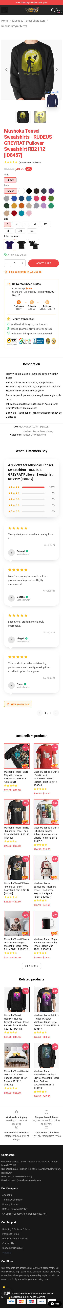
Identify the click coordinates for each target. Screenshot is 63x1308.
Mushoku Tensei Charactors (28, 20)
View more (31, 966)
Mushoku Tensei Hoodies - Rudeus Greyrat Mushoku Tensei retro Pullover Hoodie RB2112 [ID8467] (16, 1022)
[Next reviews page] (56, 713)
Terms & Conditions (12, 1199)
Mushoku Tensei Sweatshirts (37, 431)
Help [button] (57, 1304)
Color (7, 185)
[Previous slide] (6, 69)
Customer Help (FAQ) (13, 1248)
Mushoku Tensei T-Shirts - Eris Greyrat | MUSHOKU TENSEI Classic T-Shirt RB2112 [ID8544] (46, 778)
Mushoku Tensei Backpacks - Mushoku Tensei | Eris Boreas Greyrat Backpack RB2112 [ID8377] (45, 890)
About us (7, 1195)
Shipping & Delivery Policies (16, 1229)
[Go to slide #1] (23, 117)
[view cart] (58, 10)
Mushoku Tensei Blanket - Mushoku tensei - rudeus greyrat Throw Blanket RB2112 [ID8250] (16, 1078)
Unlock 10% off (7, 1293)
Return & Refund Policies (15, 1238)
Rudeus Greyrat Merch (14, 26)
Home (4, 20)
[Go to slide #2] (40, 117)
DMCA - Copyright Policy (15, 1209)
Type (6, 174)
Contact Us (8, 1243)
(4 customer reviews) (30, 162)
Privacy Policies (10, 1204)
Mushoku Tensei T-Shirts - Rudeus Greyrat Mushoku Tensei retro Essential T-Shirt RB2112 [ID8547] (46, 1022)
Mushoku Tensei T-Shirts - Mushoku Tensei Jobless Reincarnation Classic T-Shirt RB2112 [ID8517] (46, 834)
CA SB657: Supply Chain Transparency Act (24, 1213)
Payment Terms (10, 1234)
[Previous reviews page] (40, 713)
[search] (53, 10)
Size (6, 219)
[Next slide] (56, 69)
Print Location (11, 236)
